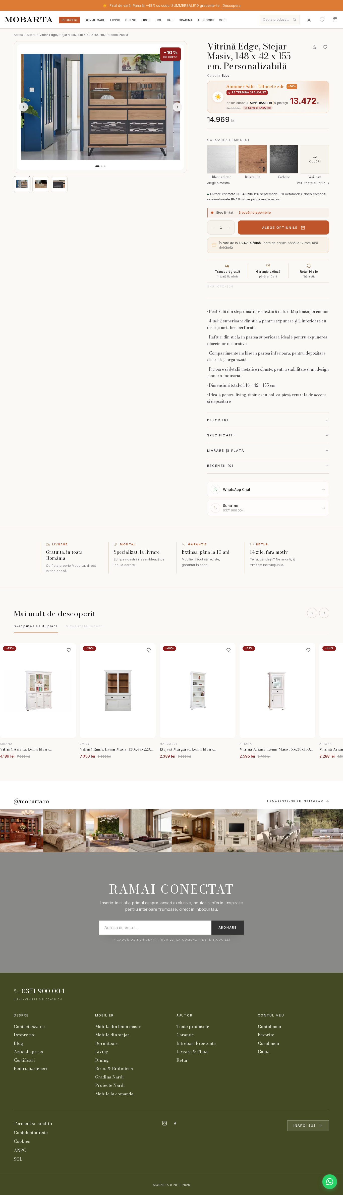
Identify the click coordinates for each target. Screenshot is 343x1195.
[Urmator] (324, 613)
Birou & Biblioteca (114, 1068)
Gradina (185, 20)
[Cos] (334, 19)
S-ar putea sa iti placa (36, 626)
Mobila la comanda (114, 1094)
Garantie (185, 1035)
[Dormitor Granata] (150, 830)
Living (115, 20)
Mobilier (104, 1015)
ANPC (20, 1150)
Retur (182, 1060)
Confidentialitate (31, 1132)
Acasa (18, 35)
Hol (159, 20)
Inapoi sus (305, 1125)
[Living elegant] (107, 830)
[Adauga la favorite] (325, 47)
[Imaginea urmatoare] (177, 106)
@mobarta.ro (31, 801)
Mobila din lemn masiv (118, 1026)
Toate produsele (193, 1026)
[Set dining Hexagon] (278, 830)
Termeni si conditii (33, 1123)
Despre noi (25, 1035)
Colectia (218, 75)
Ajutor (185, 1015)
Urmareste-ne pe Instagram (295, 801)
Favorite (266, 1035)
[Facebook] (175, 1123)
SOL (18, 1159)
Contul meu (271, 1015)
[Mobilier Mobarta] (21, 830)
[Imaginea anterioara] (23, 106)
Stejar (31, 35)
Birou (146, 20)
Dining (130, 20)
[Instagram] (164, 1123)
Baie (170, 20)
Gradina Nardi (109, 1077)
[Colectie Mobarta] (235, 830)
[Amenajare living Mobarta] (64, 830)
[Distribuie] (314, 47)
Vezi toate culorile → (313, 183)
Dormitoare (95, 20)
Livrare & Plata (192, 1051)
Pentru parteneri (30, 1068)
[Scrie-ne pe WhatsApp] (329, 1181)
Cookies (22, 1141)
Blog (18, 1043)
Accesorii (205, 20)
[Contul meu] (308, 19)
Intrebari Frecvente (196, 1043)
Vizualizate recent (84, 626)
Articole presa (28, 1051)
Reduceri (69, 20)
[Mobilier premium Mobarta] (193, 830)
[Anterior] (312, 613)
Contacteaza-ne (29, 1026)
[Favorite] (321, 19)
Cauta (263, 1051)
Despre (21, 1015)
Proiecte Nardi (110, 1085)
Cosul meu (268, 1043)
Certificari (24, 1060)
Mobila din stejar (112, 1035)
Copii (223, 20)
